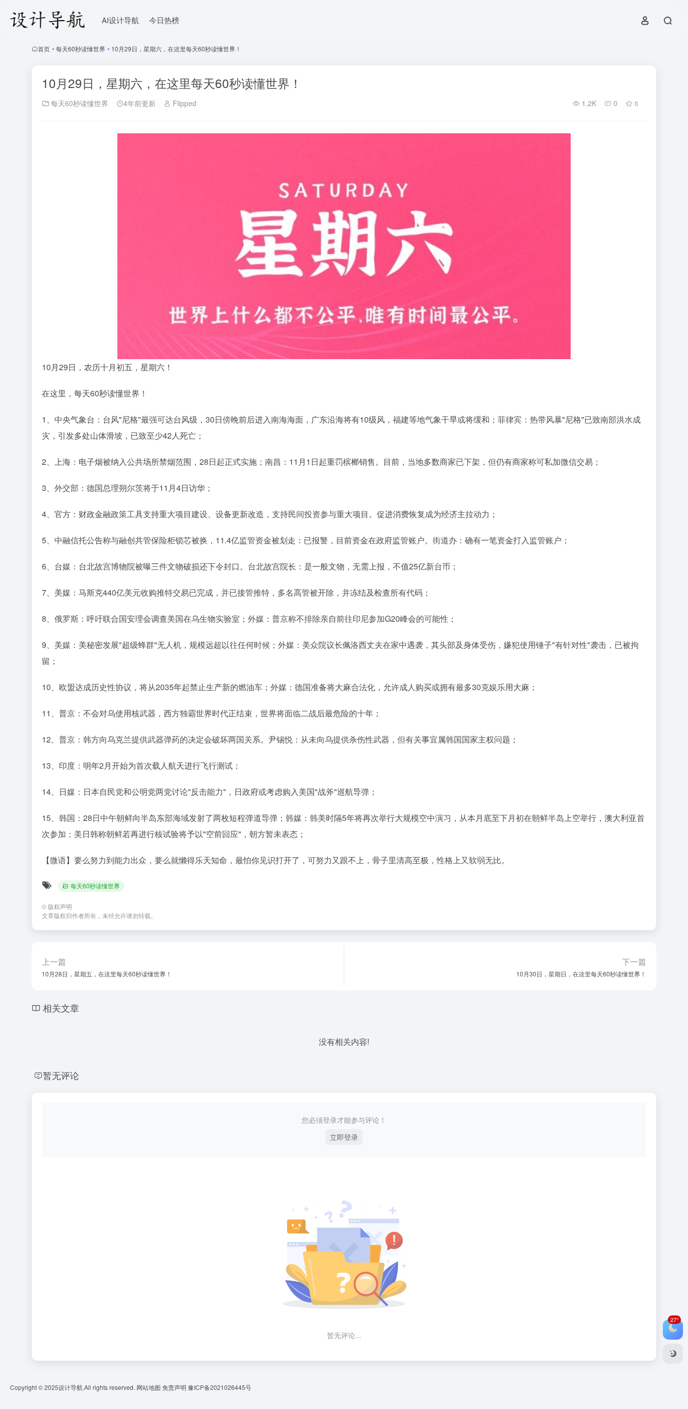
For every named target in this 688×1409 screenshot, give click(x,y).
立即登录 (344, 1137)
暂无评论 (61, 1075)
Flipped (183, 103)
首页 (44, 48)
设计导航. (71, 1387)
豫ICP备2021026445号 (219, 1387)
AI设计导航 (120, 20)
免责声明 (175, 1387)
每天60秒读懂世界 (80, 48)
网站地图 (149, 1387)
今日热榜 (164, 20)
